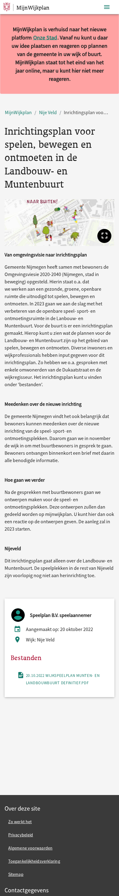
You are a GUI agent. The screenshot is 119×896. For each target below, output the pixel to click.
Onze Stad (45, 37)
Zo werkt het (20, 821)
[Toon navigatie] (106, 7)
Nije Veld (48, 112)
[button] (104, 236)
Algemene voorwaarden (30, 848)
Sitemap (15, 874)
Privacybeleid (20, 835)
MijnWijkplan (18, 112)
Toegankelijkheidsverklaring (34, 861)
